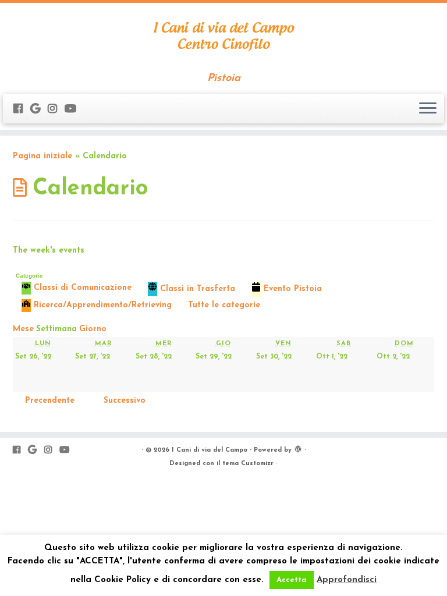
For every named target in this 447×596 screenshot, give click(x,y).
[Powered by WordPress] (298, 448)
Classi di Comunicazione (83, 287)
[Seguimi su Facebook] (21, 109)
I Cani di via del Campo (209, 450)
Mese (23, 329)
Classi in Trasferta (197, 289)
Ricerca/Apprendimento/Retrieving (103, 305)
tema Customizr (248, 463)
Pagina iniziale (42, 156)
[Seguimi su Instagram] (56, 109)
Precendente (49, 400)
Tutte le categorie (224, 305)
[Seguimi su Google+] (39, 109)
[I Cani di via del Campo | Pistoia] (223, 38)
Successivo (125, 400)
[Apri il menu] (428, 109)
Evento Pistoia (293, 289)
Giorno (93, 329)
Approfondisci (347, 580)
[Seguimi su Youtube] (74, 109)
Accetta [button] (291, 580)
